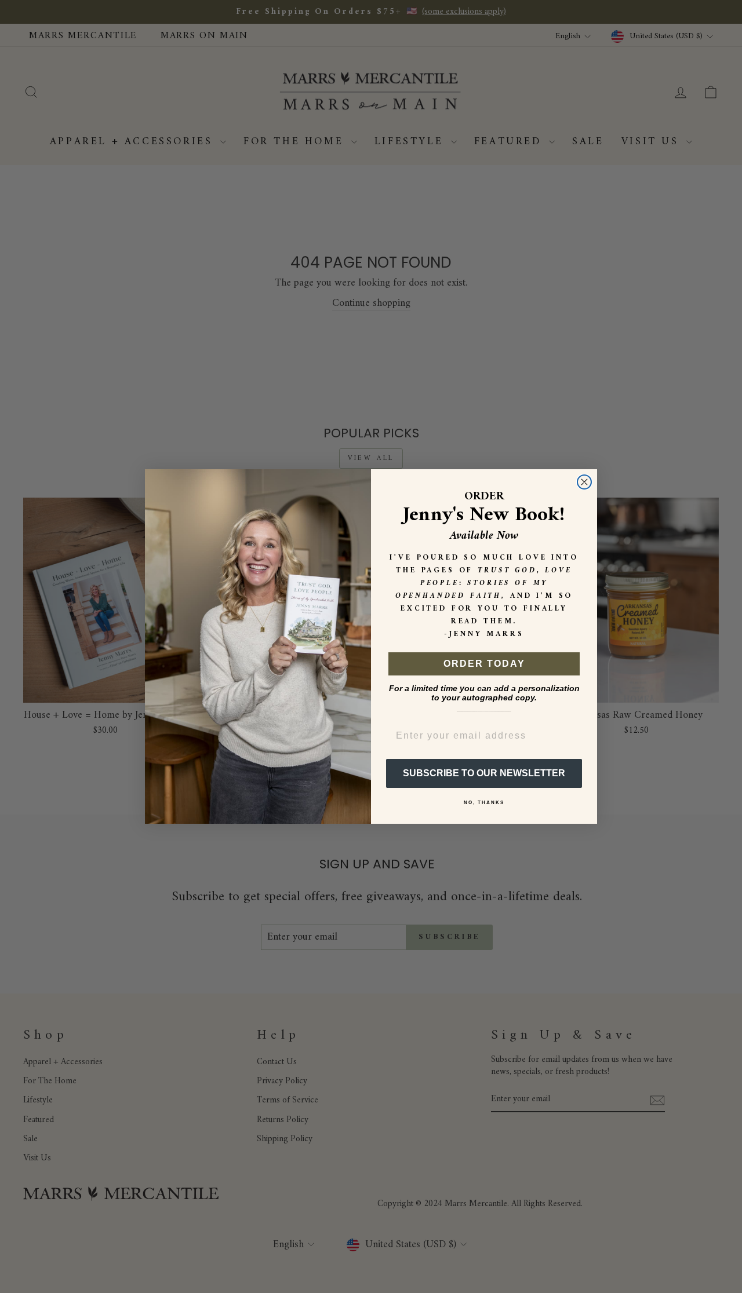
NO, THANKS (484, 802)
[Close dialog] (584, 482)
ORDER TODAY (484, 664)
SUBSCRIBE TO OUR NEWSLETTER (484, 773)
